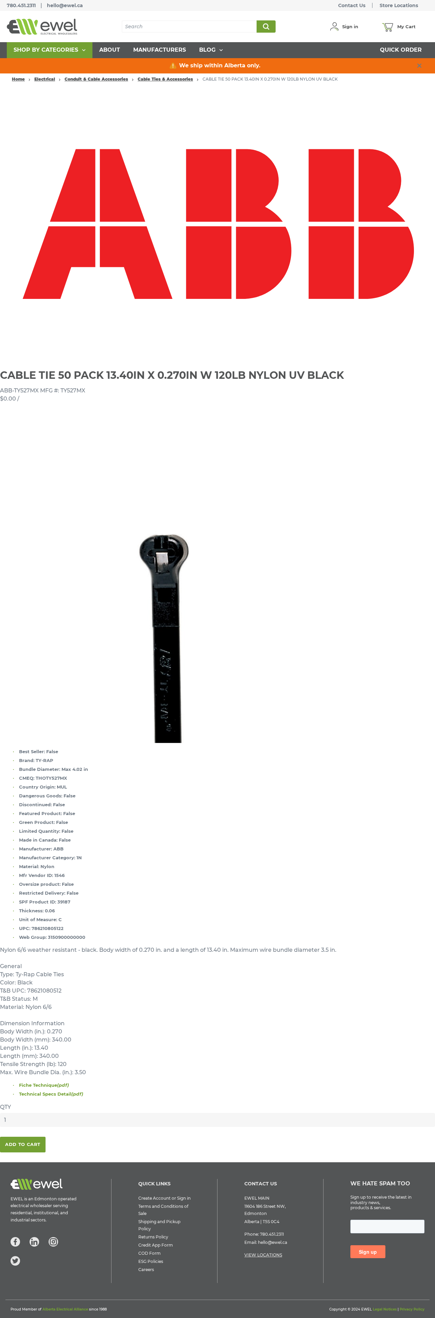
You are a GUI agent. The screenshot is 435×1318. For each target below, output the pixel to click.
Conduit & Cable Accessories (96, 79)
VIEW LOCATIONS (263, 1254)
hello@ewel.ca (65, 5)
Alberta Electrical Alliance (65, 1309)
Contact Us (351, 5)
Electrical (44, 79)
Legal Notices (385, 1309)
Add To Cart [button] (22, 1144)
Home (18, 79)
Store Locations (399, 5)
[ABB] (217, 224)
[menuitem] (49, 50)
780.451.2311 (21, 5)
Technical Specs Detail (51, 1094)
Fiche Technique (44, 1085)
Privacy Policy (412, 1309)
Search (265, 26)
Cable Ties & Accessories (165, 79)
